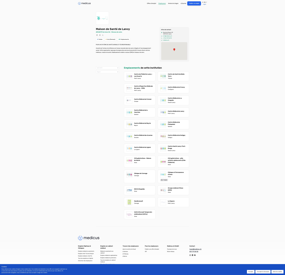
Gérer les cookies (277, 271)
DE (202, 2)
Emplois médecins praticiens (108, 257)
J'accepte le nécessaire (263, 271)
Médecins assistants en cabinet (106, 252)
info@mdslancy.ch (167, 36)
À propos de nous (172, 249)
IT (206, 2)
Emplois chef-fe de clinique (86, 253)
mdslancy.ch (166, 40)
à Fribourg (125, 254)
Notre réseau (170, 251)
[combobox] (107, 68)
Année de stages (173, 3)
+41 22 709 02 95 (167, 38)
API (146, 251)
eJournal (183, 3)
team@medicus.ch (195, 249)
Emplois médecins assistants (86, 251)
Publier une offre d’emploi (152, 249)
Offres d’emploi (151, 3)
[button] (97, 35)
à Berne (125, 256)
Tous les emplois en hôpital (85, 258)
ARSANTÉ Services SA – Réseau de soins (109, 32)
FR (204, 2)
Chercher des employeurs (85, 260)
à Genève (125, 251)
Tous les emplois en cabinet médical (108, 261)
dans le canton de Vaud (129, 249)
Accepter (250, 271)
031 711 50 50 (193, 251)
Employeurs (162, 3)
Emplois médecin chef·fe (85, 256)
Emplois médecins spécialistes (108, 255)
